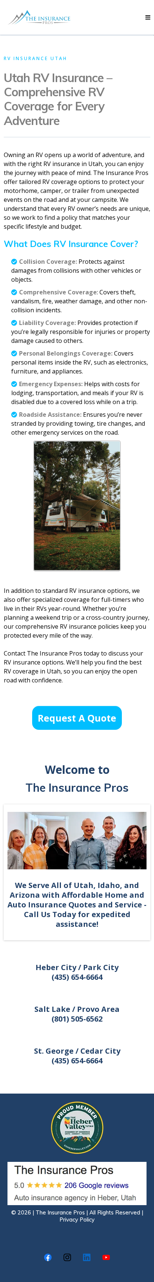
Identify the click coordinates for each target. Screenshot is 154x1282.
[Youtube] (106, 1257)
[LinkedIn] (86, 1257)
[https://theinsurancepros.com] (41, 17)
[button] (147, 17)
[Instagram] (67, 1257)
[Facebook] (48, 1257)
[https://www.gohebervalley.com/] (77, 1127)
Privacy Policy (77, 1219)
